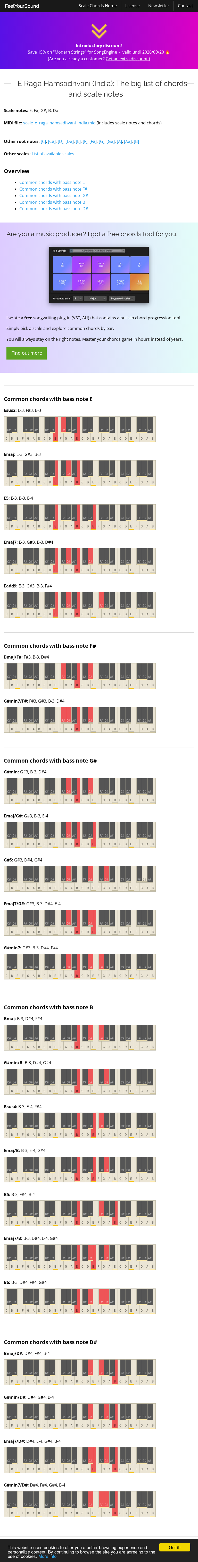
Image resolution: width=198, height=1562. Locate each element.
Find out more (26, 353)
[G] (101, 141)
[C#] (52, 141)
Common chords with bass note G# (53, 195)
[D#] (69, 141)
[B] (136, 141)
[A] (119, 141)
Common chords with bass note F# (53, 189)
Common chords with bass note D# (53, 208)
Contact (185, 5)
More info (47, 1556)
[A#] (128, 141)
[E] (78, 141)
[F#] (93, 141)
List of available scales (53, 154)
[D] (60, 141)
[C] (43, 141)
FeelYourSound (22, 6)
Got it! (175, 1547)
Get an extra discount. (127, 59)
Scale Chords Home (98, 5)
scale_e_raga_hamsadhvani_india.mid (59, 123)
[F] (85, 141)
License (132, 5)
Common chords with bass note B (52, 202)
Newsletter (158, 5)
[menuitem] (22, 6)
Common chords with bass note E (52, 182)
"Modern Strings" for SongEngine (85, 52)
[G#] (110, 141)
